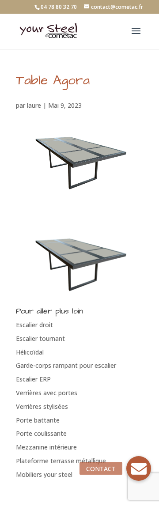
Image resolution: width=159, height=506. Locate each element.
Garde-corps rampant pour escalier (66, 365)
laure (34, 105)
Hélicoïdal (30, 352)
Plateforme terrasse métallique (61, 461)
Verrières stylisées (42, 406)
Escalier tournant (40, 338)
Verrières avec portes (46, 393)
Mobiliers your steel (44, 474)
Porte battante (38, 420)
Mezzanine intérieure (46, 447)
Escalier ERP (33, 379)
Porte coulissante (41, 433)
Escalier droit (34, 325)
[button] (138, 468)
